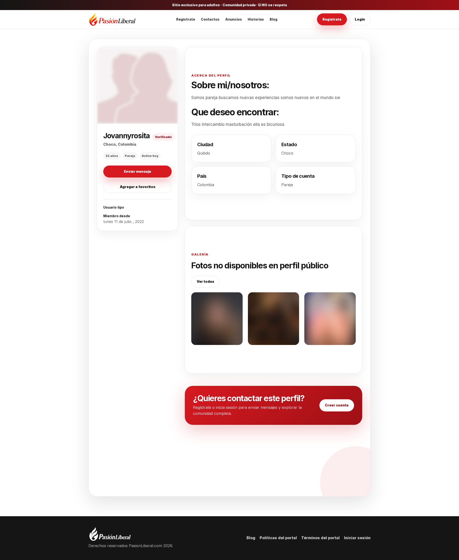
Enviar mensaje (137, 171)
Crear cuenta (337, 405)
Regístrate (185, 19)
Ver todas (205, 281)
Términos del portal (320, 537)
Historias (256, 19)
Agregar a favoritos (137, 186)
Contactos (210, 19)
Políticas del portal (278, 537)
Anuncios (233, 19)
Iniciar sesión (357, 537)
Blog (273, 19)
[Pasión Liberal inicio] (112, 19)
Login (360, 19)
